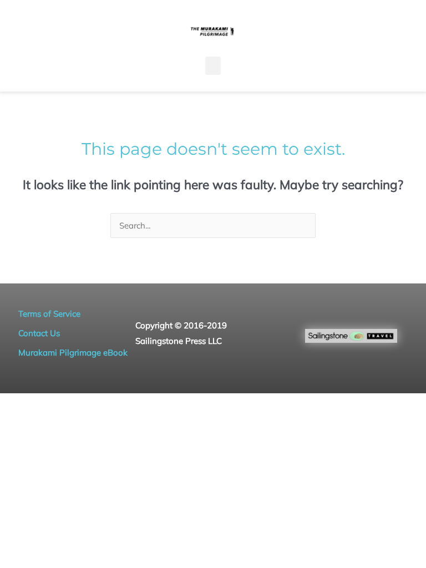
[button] (213, 66)
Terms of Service (49, 313)
